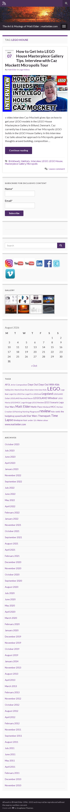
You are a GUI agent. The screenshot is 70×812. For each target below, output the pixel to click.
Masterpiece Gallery (15, 163)
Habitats (25, 161)
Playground (34, 412)
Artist (13, 385)
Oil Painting (17, 412)
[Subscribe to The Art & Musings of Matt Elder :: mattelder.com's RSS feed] (4, 2)
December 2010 (13, 779)
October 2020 (12, 574)
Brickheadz (14, 161)
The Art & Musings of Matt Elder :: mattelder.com (30, 26)
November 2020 (13, 568)
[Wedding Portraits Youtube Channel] (29, 263)
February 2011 (12, 773)
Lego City (12, 394)
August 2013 (11, 673)
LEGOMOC (16, 402)
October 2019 (12, 649)
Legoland (47, 393)
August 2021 (11, 543)
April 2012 (10, 717)
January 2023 (11, 469)
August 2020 (11, 587)
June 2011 (10, 754)
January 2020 (11, 630)
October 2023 (12, 444)
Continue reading (18, 150)
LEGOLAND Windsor (45, 397)
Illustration (29, 390)
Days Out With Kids (48, 384)
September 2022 (13, 481)
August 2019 (11, 655)
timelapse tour (20, 420)
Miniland (46, 407)
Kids (45, 390)
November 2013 (13, 667)
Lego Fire (29, 394)
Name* (9, 188)
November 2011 (13, 729)
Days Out (33, 384)
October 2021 (12, 531)
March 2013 (11, 686)
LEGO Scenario (51, 402)
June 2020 (10, 599)
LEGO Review (38, 402)
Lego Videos (24, 69)
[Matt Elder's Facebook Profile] (48, 263)
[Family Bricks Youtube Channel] (19, 263)
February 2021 (12, 555)
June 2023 (10, 456)
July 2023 (9, 450)
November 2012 (13, 698)
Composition (21, 384)
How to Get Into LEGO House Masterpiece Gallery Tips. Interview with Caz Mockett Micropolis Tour (34, 58)
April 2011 (10, 766)
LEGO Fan (21, 394)
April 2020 (10, 611)
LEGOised (37, 394)
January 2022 (11, 518)
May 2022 (10, 500)
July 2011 (9, 748)
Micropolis (32, 163)
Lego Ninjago (26, 402)
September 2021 (13, 537)
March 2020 (11, 618)
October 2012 (12, 704)
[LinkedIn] (39, 263)
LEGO (45, 161)
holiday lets (9, 390)
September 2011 (13, 735)
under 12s (32, 420)
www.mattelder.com (15, 424)
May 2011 (10, 760)
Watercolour (42, 420)
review (45, 411)
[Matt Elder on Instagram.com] (9, 263)
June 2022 (10, 493)
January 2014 (11, 661)
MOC (53, 407)
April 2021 (10, 549)
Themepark (44, 415)
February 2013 (12, 692)
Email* (9, 200)
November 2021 (13, 524)
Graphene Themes (25, 808)
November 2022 (13, 475)
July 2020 (9, 593)
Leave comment (57, 168)
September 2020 (13, 580)
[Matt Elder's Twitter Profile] (56, 263)
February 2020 (12, 624)
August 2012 (11, 711)
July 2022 (9, 487)
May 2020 (10, 605)
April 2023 (10, 462)
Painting (25, 412)
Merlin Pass (36, 406)
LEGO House (56, 161)
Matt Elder (12, 69)
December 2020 (13, 562)
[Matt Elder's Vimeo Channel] (10, 273)
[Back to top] (63, 805)
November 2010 (13, 785)
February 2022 (12, 512)
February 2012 (12, 723)
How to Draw (19, 390)
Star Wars (32, 415)
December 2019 (13, 636)
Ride (53, 412)
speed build (20, 415)
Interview (36, 161)
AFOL (7, 384)
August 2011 (11, 742)
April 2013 (10, 680)
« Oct (34, 365)
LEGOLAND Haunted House (21, 398)
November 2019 (13, 642)
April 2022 (10, 506)
